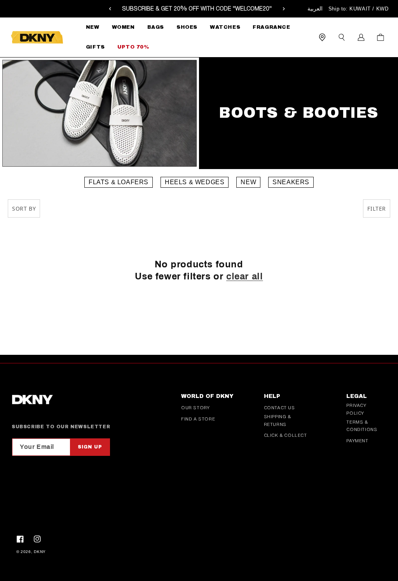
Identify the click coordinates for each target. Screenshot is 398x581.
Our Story (195, 408)
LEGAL (356, 396)
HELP (272, 396)
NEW (248, 182)
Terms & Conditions (361, 426)
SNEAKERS (290, 182)
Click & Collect (285, 435)
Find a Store (198, 419)
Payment (357, 441)
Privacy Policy (356, 409)
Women (123, 27)
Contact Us (279, 408)
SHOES (186, 27)
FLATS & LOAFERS (118, 182)
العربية (315, 8)
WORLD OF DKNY (207, 396)
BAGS (155, 27)
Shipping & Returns (277, 420)
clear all (244, 276)
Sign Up (90, 447)
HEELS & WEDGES (194, 182)
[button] (123, 27)
